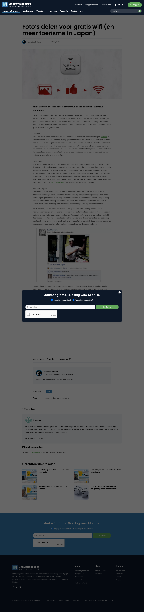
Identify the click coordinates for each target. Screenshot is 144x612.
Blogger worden (91, 5)
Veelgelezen (28, 11)
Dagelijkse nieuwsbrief (62, 300)
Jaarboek (53, 11)
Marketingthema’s (10, 11)
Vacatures (40, 11)
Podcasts (64, 11)
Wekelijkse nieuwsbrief (84, 300)
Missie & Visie (106, 5)
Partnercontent (77, 11)
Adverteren (77, 5)
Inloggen (135, 5)
